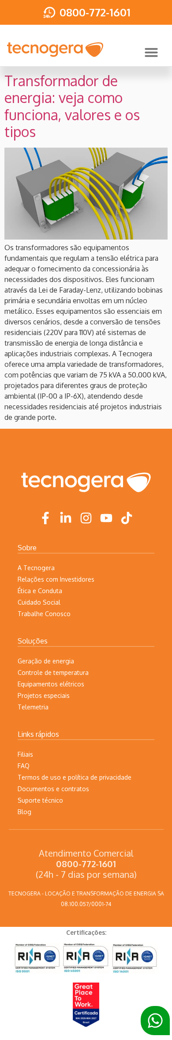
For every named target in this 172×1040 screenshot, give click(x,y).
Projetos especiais (44, 695)
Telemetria (33, 707)
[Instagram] (86, 518)
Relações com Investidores (56, 579)
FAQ (24, 766)
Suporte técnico (40, 800)
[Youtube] (106, 518)
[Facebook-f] (45, 518)
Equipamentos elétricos (51, 684)
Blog (24, 811)
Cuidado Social (39, 602)
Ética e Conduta (40, 590)
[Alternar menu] (151, 52)
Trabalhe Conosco (44, 613)
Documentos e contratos (53, 788)
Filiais (25, 754)
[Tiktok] (126, 518)
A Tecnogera (36, 567)
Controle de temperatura (53, 672)
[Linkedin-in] (65, 518)
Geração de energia (46, 661)
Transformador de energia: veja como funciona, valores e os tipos (72, 106)
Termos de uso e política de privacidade (74, 777)
